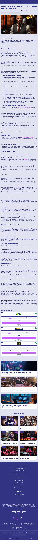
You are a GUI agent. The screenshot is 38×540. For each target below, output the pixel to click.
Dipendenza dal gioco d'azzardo (19, 485)
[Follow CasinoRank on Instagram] (15, 512)
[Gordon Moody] (19, 528)
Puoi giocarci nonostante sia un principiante (24, 107)
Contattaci (19, 499)
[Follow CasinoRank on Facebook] (13, 512)
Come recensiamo (19, 496)
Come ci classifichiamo (19, 497)
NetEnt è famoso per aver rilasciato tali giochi (27, 137)
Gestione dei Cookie (8, 538)
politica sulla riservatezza (19, 538)
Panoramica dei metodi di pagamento (19, 484)
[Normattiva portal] (16, 524)
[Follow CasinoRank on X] (18, 512)
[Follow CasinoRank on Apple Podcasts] (25, 512)
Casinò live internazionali (19, 487)
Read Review (19, 324)
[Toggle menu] (2, 1)
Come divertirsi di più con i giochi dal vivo (19, 468)
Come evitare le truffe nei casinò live (19, 470)
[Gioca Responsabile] (30, 524)
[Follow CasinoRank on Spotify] (23, 512)
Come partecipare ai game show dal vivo (19, 473)
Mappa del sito (30, 538)
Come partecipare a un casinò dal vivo (19, 466)
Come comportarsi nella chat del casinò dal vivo (19, 472)
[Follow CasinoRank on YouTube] (20, 512)
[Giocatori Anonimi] (13, 528)
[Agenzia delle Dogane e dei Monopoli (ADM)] (5, 524)
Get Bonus (19, 337)
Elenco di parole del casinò (19, 480)
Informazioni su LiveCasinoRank (19, 494)
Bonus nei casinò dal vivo (19, 482)
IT (18, 514)
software (25, 159)
